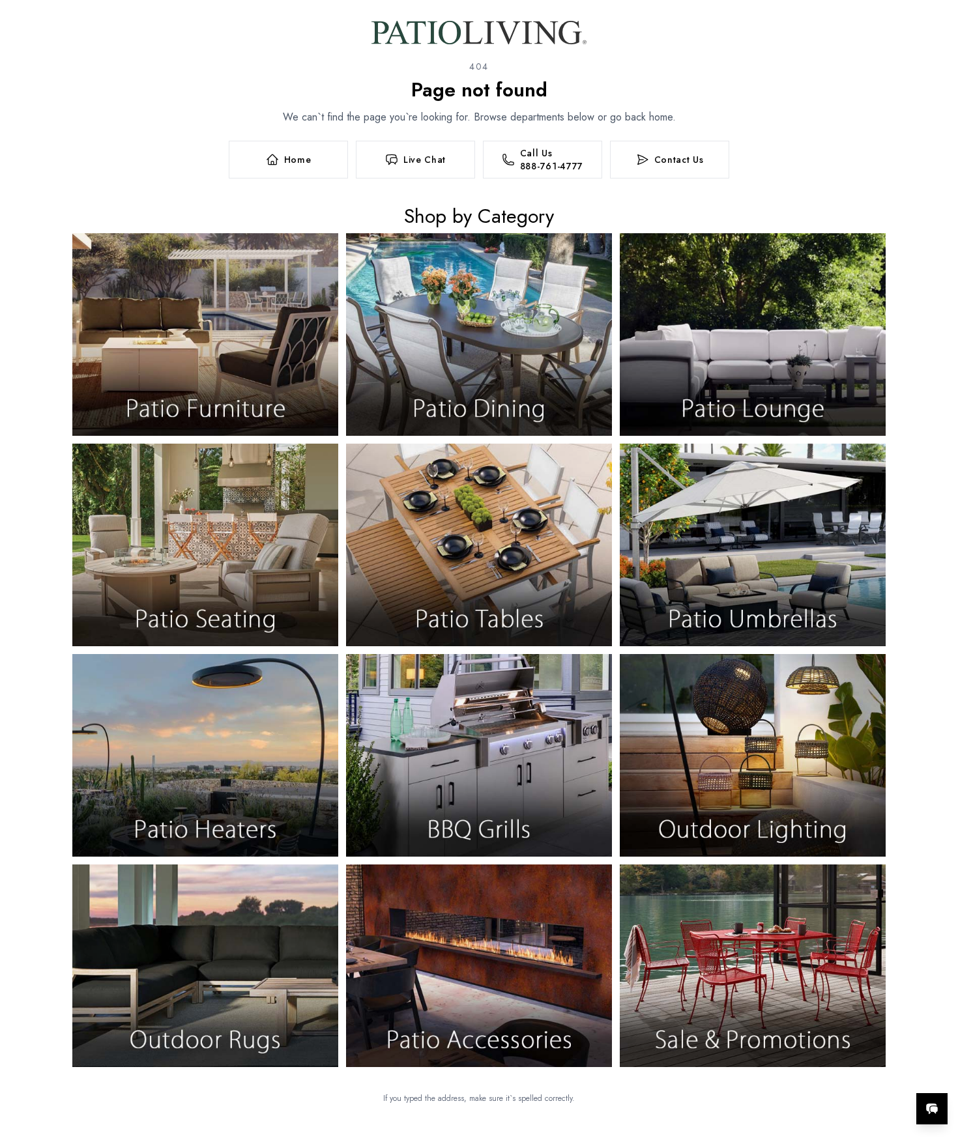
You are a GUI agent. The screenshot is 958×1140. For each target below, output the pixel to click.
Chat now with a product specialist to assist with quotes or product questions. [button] (840, 1074)
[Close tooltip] (937, 1069)
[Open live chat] (932, 1108)
